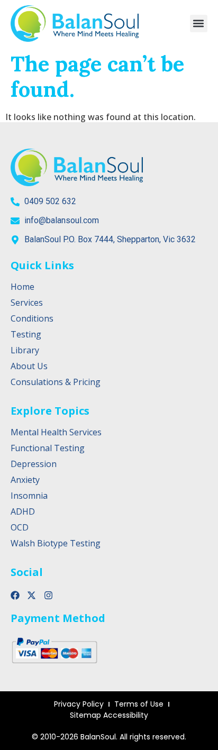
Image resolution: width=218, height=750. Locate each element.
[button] (198, 23)
